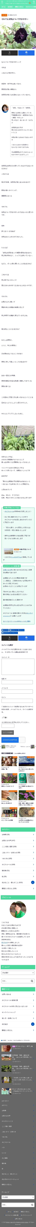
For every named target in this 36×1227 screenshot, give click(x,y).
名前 (3, 679)
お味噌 (6, 834)
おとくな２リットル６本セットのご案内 (16, 621)
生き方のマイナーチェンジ (10, 632)
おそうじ (4, 1105)
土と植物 (4, 1158)
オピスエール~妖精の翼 (10, 1000)
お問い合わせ (6, 994)
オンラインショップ (9, 1012)
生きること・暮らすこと (17, 630)
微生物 (6, 870)
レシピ (4, 1153)
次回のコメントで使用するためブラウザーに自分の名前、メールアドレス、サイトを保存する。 (17, 709)
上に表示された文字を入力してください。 (15, 722)
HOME (4, 1040)
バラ (3, 1147)
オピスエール (9, 511)
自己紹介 (10, 6)
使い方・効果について (9, 1018)
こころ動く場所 (9, 846)
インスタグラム (16, 557)
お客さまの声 (7, 570)
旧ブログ (4, 942)
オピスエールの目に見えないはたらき (15, 1006)
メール (4, 688)
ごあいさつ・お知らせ (11, 852)
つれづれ (4, 15)
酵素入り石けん (19, 6)
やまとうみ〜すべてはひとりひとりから (17, 1222)
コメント (5, 657)
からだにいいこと (7, 1121)
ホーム (3, 6)
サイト (3, 697)
